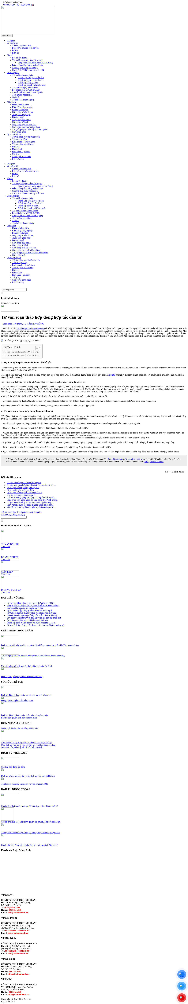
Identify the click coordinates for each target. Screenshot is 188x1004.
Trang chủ (11, 40)
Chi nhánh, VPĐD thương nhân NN (28, 70)
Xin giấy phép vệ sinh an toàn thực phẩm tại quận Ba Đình (26, 666)
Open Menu (6, 36)
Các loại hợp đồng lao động (13, 767)
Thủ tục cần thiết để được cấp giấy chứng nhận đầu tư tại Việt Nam (30, 832)
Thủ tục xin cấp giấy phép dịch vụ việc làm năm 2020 (24, 784)
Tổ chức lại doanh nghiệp (23, 100)
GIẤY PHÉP (7, 572)
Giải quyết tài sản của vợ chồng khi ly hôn (25, 608)
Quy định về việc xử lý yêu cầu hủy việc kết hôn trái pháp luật (34, 618)
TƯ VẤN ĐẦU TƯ (10, 544)
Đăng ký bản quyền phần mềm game (17, 700)
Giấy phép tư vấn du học (23, 112)
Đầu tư (10, 55)
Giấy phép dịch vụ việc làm (24, 124)
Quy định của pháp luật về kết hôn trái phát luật (27, 620)
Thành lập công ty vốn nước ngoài (27, 60)
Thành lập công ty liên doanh (30, 80)
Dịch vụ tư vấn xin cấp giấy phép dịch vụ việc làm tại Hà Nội (28, 776)
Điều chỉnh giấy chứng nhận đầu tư (27, 65)
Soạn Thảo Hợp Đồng (12, 324)
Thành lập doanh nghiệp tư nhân (32, 85)
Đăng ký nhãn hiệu (20, 105)
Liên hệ (15, 53)
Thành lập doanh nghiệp (22, 75)
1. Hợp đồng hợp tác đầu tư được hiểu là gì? (22, 352)
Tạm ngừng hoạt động (22, 95)
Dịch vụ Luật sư (14, 134)
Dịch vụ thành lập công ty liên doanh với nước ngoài (29, 610)
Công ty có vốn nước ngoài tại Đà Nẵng (35, 62)
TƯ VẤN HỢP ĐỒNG (33, 324)
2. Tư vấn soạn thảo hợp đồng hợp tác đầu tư (22, 355)
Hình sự (15, 147)
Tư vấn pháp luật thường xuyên (26, 137)
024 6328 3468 (23, 5)
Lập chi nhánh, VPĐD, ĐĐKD (26, 90)
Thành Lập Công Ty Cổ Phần (31, 77)
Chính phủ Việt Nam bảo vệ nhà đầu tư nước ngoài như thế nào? (29, 845)
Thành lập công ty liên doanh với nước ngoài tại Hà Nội (31, 623)
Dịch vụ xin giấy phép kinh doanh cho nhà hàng (22, 676)
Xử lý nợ (16, 154)
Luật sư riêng (18, 159)
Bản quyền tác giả (20, 109)
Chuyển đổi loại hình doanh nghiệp (27, 92)
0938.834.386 (9, 5)
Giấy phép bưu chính (21, 119)
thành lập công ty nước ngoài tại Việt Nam (126, 459)
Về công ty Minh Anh (21, 45)
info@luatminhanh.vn (154, 461)
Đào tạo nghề (18, 117)
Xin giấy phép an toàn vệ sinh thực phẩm (30, 129)
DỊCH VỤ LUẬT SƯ (11, 590)
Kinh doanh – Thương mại (23, 142)
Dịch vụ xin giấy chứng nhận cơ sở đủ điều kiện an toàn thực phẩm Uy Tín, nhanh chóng (40, 645)
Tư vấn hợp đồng (19, 139)
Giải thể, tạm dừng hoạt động (25, 67)
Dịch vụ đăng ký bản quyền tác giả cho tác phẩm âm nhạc (26, 695)
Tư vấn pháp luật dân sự (22, 144)
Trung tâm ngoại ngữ (21, 114)
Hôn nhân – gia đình (21, 151)
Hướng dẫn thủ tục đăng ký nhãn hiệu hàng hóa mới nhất (31, 613)
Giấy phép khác (19, 132)
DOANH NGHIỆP (9, 557)
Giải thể (15, 97)
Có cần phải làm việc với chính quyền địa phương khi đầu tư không (30, 822)
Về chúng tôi (12, 43)
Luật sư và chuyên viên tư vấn (25, 48)
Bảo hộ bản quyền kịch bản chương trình (19, 718)
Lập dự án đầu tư (19, 58)
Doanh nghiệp (13, 72)
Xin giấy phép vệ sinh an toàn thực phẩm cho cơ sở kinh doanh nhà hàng (33, 656)
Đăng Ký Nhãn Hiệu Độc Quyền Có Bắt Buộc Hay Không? (33, 605)
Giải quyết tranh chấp (21, 156)
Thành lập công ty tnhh (28, 82)
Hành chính (17, 149)
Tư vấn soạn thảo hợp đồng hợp (31, 328)
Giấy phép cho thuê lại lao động (26, 127)
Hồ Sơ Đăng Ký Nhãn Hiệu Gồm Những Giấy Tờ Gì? (30, 603)
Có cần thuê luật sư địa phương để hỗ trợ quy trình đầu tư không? (29, 806)
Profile (15, 50)
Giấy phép (11, 102)
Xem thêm (5, 546)
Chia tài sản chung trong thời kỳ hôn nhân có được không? (32, 615)
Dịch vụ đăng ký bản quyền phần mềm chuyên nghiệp (24, 715)
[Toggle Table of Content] (36, 348)
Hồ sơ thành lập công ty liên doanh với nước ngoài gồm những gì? (35, 625)
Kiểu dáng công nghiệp (22, 107)
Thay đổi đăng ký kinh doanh (25, 87)
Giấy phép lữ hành (20, 122)
